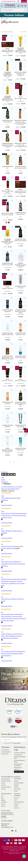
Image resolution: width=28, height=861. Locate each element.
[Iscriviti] (25, 740)
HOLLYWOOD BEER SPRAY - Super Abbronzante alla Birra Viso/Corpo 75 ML (7, 75)
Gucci (15, 800)
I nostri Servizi (4, 754)
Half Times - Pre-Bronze (20, 380)
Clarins (16, 791)
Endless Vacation (20, 449)
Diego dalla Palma (6, 787)
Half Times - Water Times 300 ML (7, 191)
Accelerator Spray (20, 214)
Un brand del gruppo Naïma (8, 1)
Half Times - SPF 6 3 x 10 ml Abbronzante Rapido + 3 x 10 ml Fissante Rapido (21, 191)
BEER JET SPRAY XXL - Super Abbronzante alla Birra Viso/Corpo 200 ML (7, 99)
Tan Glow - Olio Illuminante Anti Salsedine (20, 145)
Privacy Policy (17, 743)
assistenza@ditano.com (7, 827)
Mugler (16, 806)
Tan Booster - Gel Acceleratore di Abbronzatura (20, 74)
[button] (2, 5)
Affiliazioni (17, 769)
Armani (3, 783)
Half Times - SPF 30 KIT (7, 288)
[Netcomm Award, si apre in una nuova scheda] (18, 720)
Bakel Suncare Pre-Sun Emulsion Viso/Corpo (7, 450)
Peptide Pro (7, 426)
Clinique (3, 789)
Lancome (16, 798)
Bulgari (3, 800)
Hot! (7, 168)
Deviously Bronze (8, 121)
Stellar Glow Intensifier (7, 264)
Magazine (23, 1)
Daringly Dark (7, 311)
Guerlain (3, 785)
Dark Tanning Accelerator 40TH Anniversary (8, 145)
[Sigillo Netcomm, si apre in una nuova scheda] (9, 720)
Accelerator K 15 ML (20, 334)
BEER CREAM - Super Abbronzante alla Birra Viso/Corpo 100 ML (20, 51)
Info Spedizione (18, 754)
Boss (2, 798)
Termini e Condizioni (8, 852)
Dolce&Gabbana (5, 779)
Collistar (16, 781)
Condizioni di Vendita (19, 752)
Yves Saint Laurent (6, 781)
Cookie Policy (22, 852)
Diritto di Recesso (18, 771)
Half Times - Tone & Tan (7, 380)
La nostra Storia (5, 750)
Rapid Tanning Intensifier (20, 240)
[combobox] (14, 10)
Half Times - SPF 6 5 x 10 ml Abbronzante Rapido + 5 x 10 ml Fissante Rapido (8, 51)
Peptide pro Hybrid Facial (7, 334)
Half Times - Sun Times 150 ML (20, 99)
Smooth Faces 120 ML (20, 357)
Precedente (4, 490)
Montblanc (4, 802)
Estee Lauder (17, 789)
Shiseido (16, 787)
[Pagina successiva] (18, 462)
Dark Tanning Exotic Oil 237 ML (20, 404)
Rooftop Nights (20, 426)
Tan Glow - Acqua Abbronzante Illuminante (20, 122)
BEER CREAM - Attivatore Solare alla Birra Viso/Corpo (7, 242)
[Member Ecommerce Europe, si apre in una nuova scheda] (18, 711)
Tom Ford (16, 808)
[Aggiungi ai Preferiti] (12, 36)
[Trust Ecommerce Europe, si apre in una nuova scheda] (9, 711)
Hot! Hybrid (20, 287)
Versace (3, 806)
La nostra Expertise (6, 752)
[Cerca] (25, 10)
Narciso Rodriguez (19, 802)
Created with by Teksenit (14, 853)
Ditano (17, 850)
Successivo (11, 490)
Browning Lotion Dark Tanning (20, 312)
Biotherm (16, 785)
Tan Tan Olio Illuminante (7, 214)
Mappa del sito (18, 767)
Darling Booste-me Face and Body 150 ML (20, 265)
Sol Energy (7, 403)
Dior (2, 796)
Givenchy (16, 804)
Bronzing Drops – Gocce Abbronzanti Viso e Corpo (7, 358)
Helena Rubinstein (19, 783)
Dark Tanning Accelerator (21, 168)
